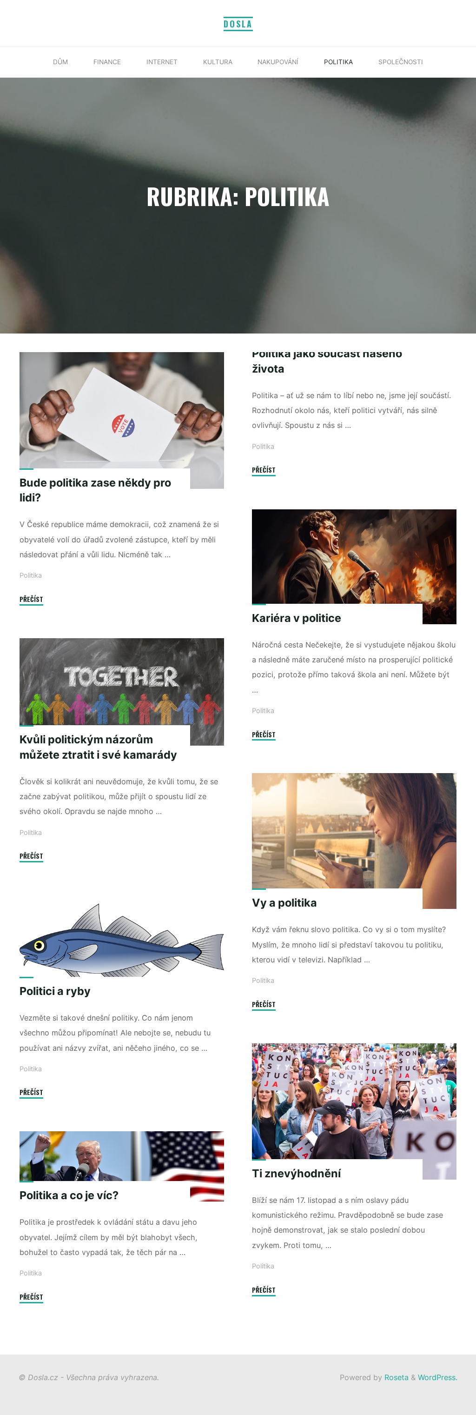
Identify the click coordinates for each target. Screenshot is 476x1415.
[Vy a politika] (354, 841)
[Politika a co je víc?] (122, 1166)
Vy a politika (284, 902)
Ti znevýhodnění (296, 1173)
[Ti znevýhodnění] (354, 1111)
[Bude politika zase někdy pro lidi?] (122, 420)
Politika (31, 576)
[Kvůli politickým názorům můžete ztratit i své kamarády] (122, 692)
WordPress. (437, 1377)
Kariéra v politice (296, 617)
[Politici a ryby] (122, 946)
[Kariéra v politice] (354, 566)
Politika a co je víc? (69, 1195)
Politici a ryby (55, 991)
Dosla (238, 24)
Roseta (395, 1377)
